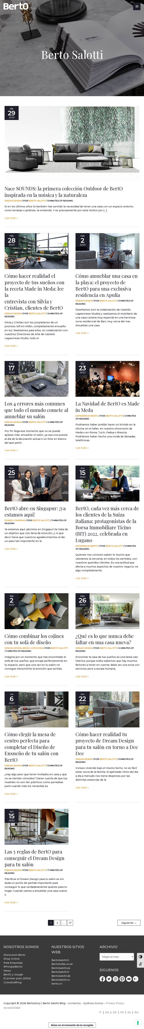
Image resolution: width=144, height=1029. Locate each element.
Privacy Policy (114, 1003)
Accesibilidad (12, 1007)
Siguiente (129, 922)
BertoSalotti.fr (60, 971)
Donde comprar (15, 520)
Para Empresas (13, 962)
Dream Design (13, 200)
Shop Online (11, 958)
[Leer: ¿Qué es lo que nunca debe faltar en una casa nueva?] (107, 611)
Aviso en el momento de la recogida (72, 1025)
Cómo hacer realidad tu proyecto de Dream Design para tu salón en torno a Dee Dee (107, 743)
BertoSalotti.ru (60, 979)
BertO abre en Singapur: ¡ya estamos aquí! (35, 511)
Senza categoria (32, 648)
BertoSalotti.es (60, 968)
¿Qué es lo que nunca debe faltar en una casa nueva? (105, 639)
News (7, 970)
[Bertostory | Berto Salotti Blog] (20, 6)
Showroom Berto (14, 954)
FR (122, 1012)
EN (107, 1012)
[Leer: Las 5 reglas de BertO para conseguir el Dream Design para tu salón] (36, 827)
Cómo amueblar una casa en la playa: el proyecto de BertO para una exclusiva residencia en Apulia (107, 285)
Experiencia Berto (87, 415)
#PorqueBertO (13, 966)
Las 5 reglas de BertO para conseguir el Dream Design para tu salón (34, 858)
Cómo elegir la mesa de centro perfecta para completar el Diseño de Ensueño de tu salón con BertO (31, 747)
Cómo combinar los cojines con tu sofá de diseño (34, 639)
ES (129, 1012)
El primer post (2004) (17, 978)
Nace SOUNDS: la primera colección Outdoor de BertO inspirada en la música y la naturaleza (64, 191)
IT (100, 1012)
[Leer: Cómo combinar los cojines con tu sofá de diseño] (36, 611)
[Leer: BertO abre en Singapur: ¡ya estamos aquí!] (36, 483)
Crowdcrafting (12, 982)
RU (136, 1012)
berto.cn (56, 983)
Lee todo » (11, 218)
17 (70, 922)
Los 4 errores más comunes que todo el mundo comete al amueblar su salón (36, 409)
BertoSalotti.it (60, 960)
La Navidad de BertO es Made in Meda (107, 406)
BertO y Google (13, 974)
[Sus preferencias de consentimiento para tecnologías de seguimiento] (138, 1023)
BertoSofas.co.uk (62, 964)
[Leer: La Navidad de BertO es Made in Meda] (107, 379)
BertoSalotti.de (60, 976)
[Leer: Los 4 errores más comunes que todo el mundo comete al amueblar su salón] (36, 379)
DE (115, 1012)
